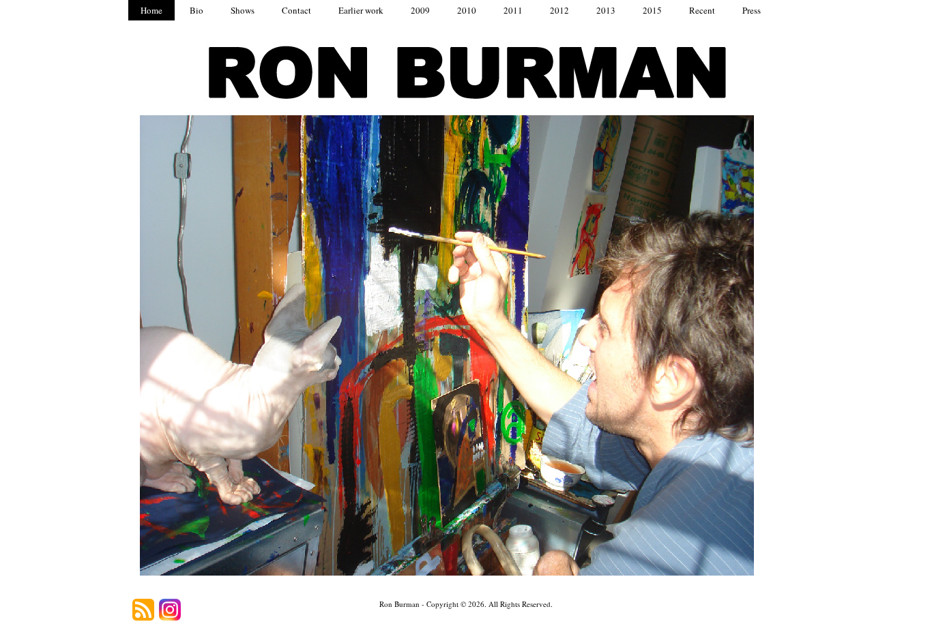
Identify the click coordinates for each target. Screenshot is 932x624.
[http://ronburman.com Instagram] (170, 610)
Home (151, 10)
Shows (242, 10)
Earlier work (360, 10)
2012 (559, 10)
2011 (513, 10)
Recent (702, 10)
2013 (605, 10)
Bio (196, 10)
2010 (466, 10)
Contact (296, 10)
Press (751, 10)
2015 (652, 10)
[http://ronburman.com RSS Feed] (143, 610)
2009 (420, 10)
